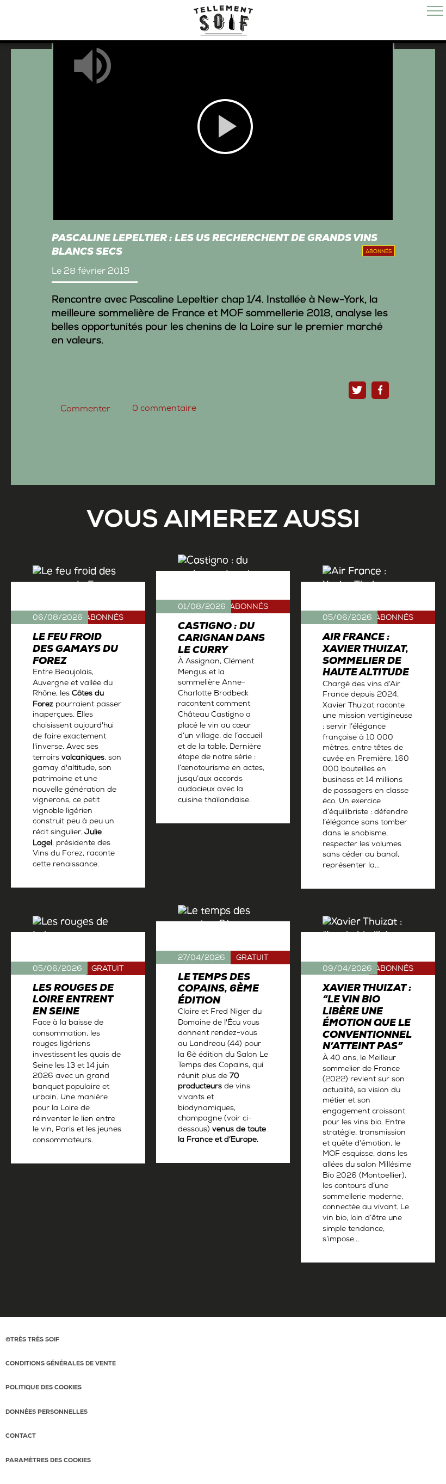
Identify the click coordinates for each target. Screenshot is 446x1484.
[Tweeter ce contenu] (357, 390)
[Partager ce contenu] (380, 390)
